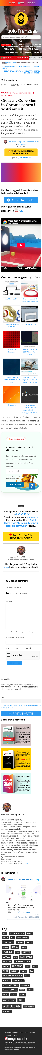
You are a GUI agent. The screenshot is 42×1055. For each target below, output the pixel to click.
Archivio (15, 1035)
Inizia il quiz (15, 485)
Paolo (21, 30)
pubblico (14, 971)
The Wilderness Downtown (12, 351)
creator (29, 942)
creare (20, 942)
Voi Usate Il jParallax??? (30, 324)
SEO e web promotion (12, 975)
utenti (14, 995)
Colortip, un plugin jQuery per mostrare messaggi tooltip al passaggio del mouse (29, 408)
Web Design (11, 1006)
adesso (25, 863)
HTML (15, 957)
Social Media (33, 49)
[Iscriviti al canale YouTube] (21, 158)
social (6, 980)
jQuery (6, 966)
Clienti (21, 1032)
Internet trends (22, 961)
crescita (5, 947)
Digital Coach (9, 49)
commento (32, 517)
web (21, 1000)
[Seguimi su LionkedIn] (24, 158)
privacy (27, 477)
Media (27, 966)
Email (3, 698)
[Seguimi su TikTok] (23, 158)
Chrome (21, 506)
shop (6, 567)
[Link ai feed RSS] (30, 158)
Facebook (7, 952)
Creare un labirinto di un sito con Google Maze (29, 300)
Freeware (26, 952)
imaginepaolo (26, 957)
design (15, 947)
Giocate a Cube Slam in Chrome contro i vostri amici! (24, 85)
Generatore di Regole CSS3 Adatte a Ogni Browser (30, 352)
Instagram (7, 962)
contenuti (8, 942)
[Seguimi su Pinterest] (29, 158)
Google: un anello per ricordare (12, 325)
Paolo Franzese (12, 142)
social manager (18, 981)
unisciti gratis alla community (22, 524)
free (17, 952)
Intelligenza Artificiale (30, 52)
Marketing (21, 49)
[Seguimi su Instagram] (19, 158)
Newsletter (33, 1032)
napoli (35, 966)
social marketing (10, 985)
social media (25, 985)
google (6, 957)
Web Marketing (29, 1007)
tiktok (30, 990)
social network (10, 990)
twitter (5, 995)
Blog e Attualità (17, 933)
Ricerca (23, 971)
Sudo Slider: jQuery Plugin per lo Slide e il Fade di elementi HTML (29, 379)
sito (27, 976)
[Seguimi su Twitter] (27, 158)
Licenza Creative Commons (11, 1049)
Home (6, 62)
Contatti (26, 1032)
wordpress (7, 1011)
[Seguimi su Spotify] (26, 158)
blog (4, 933)
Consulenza (8, 1035)
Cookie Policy (13, 1032)
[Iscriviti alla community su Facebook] (18, 158)
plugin (5, 971)
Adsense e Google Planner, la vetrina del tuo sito (11, 379)
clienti (5, 938)
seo (31, 971)
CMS (12, 938)
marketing (17, 966)
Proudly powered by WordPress (12, 1047)
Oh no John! (12, 405)
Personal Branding (9, 52)
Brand (29, 933)
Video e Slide (9, 1000)
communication (22, 938)
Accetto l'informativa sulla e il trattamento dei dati (19, 478)
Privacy (7, 1032)
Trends (30, 93)
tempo (22, 990)
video (22, 994)
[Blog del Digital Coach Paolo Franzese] (21, 25)
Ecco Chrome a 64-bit (12, 299)
